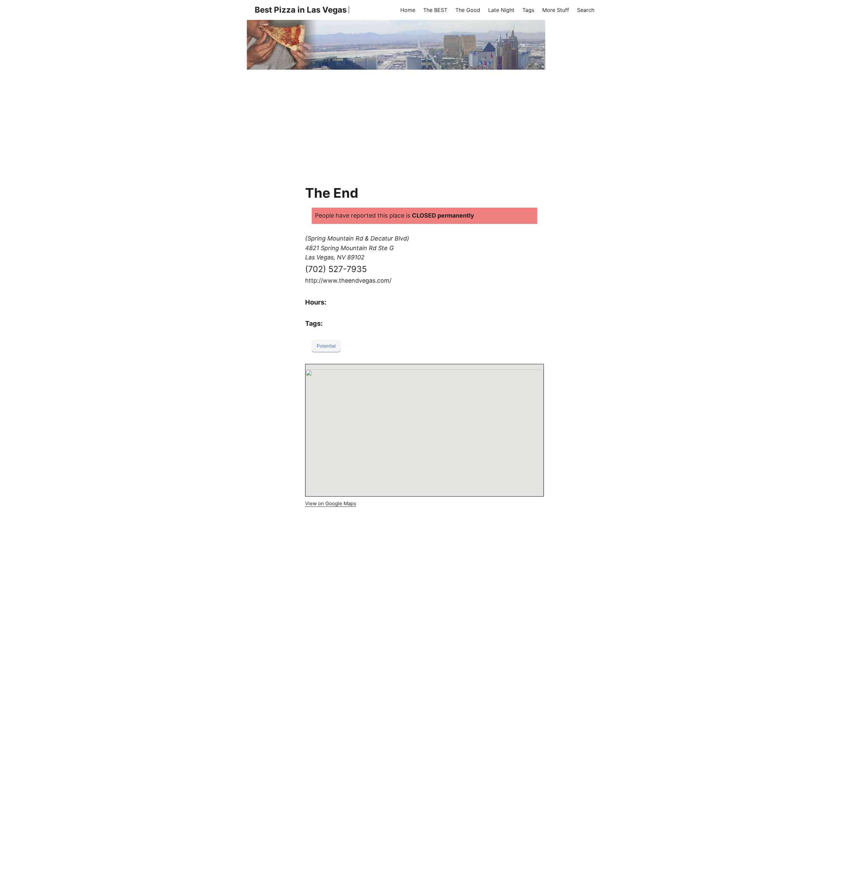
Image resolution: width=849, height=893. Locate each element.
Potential (326, 346)
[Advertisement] (424, 119)
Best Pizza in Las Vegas (301, 10)
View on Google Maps (330, 503)
